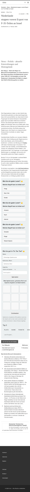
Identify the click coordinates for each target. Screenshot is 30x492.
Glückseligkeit (5, 478)
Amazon (6, 210)
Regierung (4, 78)
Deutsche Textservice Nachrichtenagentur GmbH (18, 424)
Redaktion (4, 461)
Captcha (5, 267)
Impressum (4, 452)
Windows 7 (4, 473)
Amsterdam (12, 78)
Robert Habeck (8, 241)
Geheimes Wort (7, 260)
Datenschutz (4, 456)
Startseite (3, 7)
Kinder (6, 197)
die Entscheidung (23, 168)
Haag (5, 188)
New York (6, 193)
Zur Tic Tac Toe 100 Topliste (10, 341)
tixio (10, 488)
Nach (5, 214)
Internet (6, 219)
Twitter (25, 143)
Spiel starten (15, 277)
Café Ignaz (4, 469)
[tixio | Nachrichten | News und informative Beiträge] (4, 2)
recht (2, 124)
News (8, 7)
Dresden (6, 232)
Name (4, 254)
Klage (5, 236)
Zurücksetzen (15, 313)
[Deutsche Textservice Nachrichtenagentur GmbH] (5, 426)
